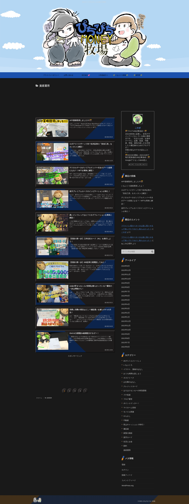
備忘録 (126, 429)
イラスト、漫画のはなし (133, 369)
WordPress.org (127, 486)
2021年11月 (126, 325)
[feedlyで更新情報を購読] (143, 164)
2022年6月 (125, 296)
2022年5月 (125, 300)
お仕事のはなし (129, 382)
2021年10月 (126, 330)
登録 (123, 465)
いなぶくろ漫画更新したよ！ (132, 186)
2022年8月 (125, 287)
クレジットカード (130, 386)
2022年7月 (125, 291)
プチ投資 (127, 395)
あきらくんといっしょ (132, 361)
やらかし (127, 416)
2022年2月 (125, 313)
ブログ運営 (127, 399)
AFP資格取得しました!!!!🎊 (132, 182)
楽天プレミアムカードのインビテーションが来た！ (137, 209)
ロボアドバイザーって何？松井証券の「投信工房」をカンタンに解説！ (136, 191)
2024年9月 (125, 266)
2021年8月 (125, 338)
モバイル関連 (128, 412)
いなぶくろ (127, 365)
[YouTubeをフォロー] (138, 164)
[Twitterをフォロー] (132, 164)
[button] (152, 251)
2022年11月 (126, 274)
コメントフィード (129, 480)
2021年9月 (125, 334)
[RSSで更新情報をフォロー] (146, 164)
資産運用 (127, 450)
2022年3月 (125, 308)
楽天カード (127, 437)
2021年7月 (125, 343)
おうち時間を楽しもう (132, 373)
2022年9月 (125, 283)
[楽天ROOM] (140, 164)
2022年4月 (125, 304)
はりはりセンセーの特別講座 (134, 391)
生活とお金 (127, 442)
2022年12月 (126, 270)
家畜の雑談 (127, 433)
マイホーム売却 (129, 408)
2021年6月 (125, 347)
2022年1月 (125, 317)
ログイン (125, 470)
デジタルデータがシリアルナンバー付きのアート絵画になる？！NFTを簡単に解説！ (137, 201)
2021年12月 (126, 321)
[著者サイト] (129, 164)
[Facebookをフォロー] (135, 164)
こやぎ (138, 128)
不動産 (126, 420)
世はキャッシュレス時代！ (134, 425)
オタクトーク (128, 378)
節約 (125, 446)
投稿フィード (127, 475)
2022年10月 (126, 279)
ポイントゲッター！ (131, 403)
